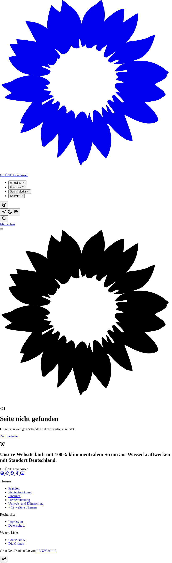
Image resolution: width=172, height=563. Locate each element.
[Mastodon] (12, 474)
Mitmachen (7, 224)
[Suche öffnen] (4, 218)
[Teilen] (4, 559)
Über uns (16, 187)
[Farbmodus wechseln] (10, 211)
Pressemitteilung (19, 500)
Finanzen (14, 496)
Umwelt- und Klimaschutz (25, 503)
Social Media (18, 191)
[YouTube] (22, 474)
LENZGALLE (46, 550)
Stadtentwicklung (19, 492)
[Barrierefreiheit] (4, 205)
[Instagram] (2, 474)
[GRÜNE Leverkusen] (86, 171)
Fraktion (14, 488)
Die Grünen (16, 543)
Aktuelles (16, 182)
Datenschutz (16, 525)
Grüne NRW (16, 540)
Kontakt (15, 196)
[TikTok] (7, 474)
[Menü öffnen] (1, 229)
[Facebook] (17, 474)
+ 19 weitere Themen (22, 507)
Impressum (15, 521)
